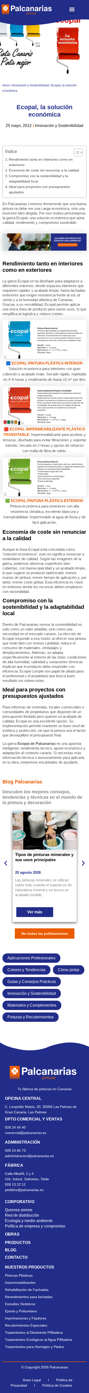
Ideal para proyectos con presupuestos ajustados (39, 189)
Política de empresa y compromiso (35, 1226)
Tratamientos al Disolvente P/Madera (34, 1332)
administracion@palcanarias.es (29, 1156)
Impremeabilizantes (20, 1283)
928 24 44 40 (16, 1127)
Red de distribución (22, 1215)
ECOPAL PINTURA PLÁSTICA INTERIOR (47, 363)
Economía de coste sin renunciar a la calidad (44, 170)
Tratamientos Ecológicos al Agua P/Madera (38, 1340)
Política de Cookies (57, 1385)
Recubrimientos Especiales (26, 1325)
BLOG (10, 1250)
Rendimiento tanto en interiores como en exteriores (41, 162)
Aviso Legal (32, 1380)
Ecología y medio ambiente (29, 1221)
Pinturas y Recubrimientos (30, 1017)
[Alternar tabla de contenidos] (75, 152)
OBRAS (12, 1234)
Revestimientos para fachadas (28, 1297)
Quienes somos (18, 1210)
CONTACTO (16, 1257)
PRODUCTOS (18, 1242)
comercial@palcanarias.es (25, 1133)
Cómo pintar (68, 970)
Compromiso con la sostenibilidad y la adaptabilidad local (38, 178)
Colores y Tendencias (26, 970)
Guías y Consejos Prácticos (31, 982)
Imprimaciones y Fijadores (25, 1318)
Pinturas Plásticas (19, 1275)
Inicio (6, 85)
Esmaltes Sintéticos (20, 1304)
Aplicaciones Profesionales (31, 958)
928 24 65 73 (15, 1150)
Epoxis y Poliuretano (21, 1311)
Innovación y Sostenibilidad (30, 85)
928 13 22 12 (15, 1184)
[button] (71, 9)
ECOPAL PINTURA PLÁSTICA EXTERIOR (47, 501)
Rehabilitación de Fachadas (26, 1290)
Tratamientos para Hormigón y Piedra (34, 1347)
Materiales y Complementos (31, 1005)
